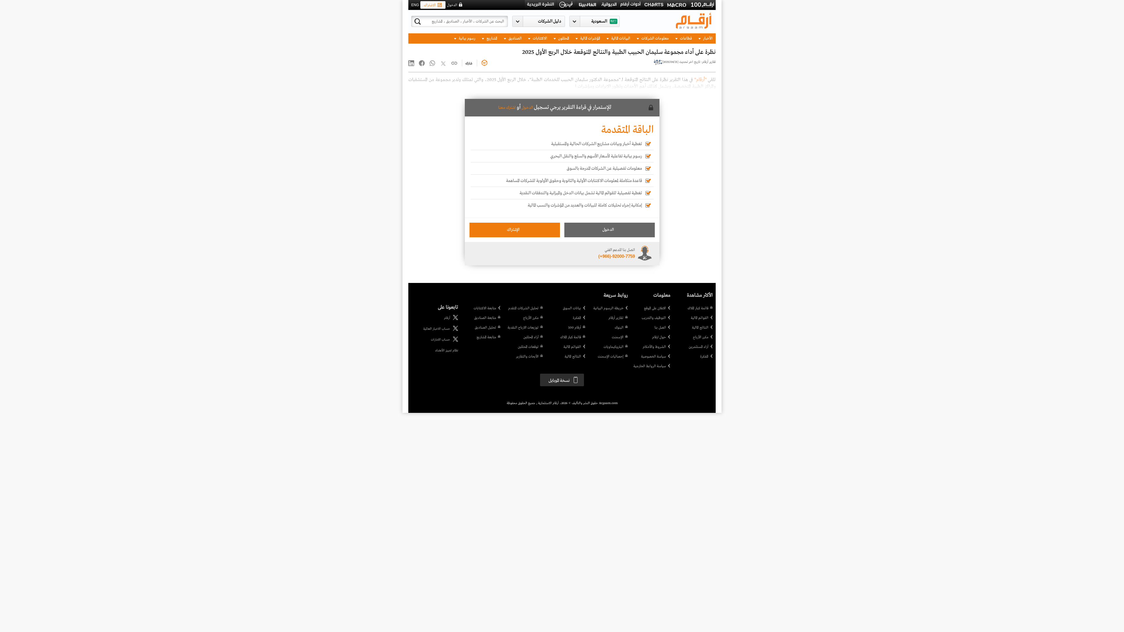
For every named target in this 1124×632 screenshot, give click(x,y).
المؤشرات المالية (589, 38)
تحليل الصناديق (485, 327)
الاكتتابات (539, 38)
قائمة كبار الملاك (698, 308)
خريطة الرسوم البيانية (608, 308)
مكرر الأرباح (700, 337)
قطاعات (685, 38)
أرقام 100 (574, 327)
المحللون (563, 38)
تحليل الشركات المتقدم (523, 308)
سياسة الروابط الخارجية (649, 366)
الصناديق (515, 38)
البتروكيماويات (613, 347)
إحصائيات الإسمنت (610, 356)
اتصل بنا (660, 327)
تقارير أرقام (616, 318)
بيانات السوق (572, 308)
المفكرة (704, 356)
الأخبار (707, 38)
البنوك (619, 327)
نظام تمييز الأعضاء (446, 350)
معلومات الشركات (654, 38)
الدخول (452, 5)
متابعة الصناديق (485, 318)
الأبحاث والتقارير (527, 356)
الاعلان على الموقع (655, 308)
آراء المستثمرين (698, 347)
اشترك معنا (506, 107)
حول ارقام (659, 337)
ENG (415, 5)
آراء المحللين (531, 337)
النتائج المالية (700, 327)
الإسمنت (617, 337)
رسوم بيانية (466, 38)
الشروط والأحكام (654, 347)
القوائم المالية (699, 318)
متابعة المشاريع (486, 337)
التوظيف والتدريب (654, 318)
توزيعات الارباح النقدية (523, 327)
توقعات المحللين (528, 347)
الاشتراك (430, 5)
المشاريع (491, 38)
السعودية (599, 21)
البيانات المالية (620, 38)
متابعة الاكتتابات (485, 308)
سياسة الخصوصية (653, 356)
